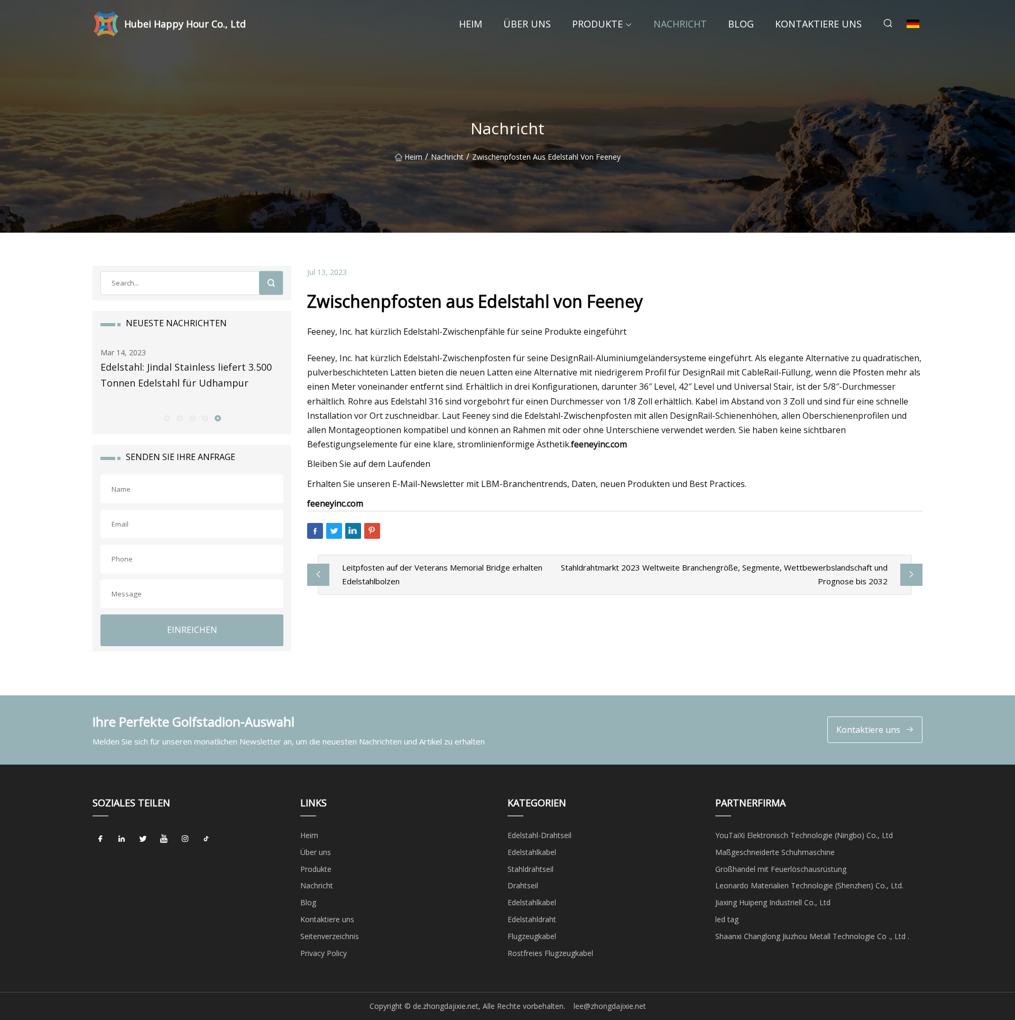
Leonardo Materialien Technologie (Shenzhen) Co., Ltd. (809, 885)
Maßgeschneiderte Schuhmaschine (775, 852)
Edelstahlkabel (532, 852)
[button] (166, 418)
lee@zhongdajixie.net (610, 1006)
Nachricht (680, 23)
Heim (470, 23)
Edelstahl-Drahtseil (539, 835)
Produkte (597, 23)
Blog (741, 23)
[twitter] (143, 839)
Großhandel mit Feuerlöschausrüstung (780, 869)
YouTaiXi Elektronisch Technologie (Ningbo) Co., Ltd (804, 835)
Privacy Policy (323, 953)
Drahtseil (523, 885)
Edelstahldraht (532, 919)
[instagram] (185, 839)
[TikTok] (206, 839)
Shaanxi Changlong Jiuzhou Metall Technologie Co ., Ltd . (812, 936)
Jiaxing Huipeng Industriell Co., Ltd (773, 902)
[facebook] (100, 839)
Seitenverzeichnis (329, 936)
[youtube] (164, 839)
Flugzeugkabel (532, 936)
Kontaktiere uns (818, 23)
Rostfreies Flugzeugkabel (550, 953)
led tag (727, 919)
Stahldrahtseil (530, 869)
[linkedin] (122, 839)
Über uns (527, 23)
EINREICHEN (192, 630)
